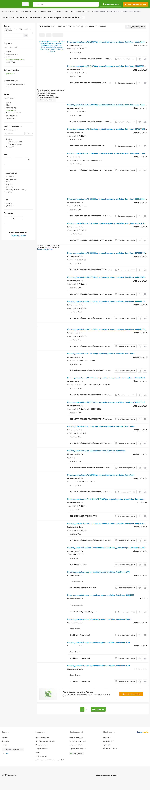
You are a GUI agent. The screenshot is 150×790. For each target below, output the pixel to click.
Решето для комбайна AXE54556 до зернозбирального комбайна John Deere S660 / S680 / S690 (108, 199)
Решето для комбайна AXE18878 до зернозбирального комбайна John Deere (100, 426)
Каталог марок (41, 756)
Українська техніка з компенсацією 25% (50, 760)
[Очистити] (32, 33)
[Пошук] (35, 4)
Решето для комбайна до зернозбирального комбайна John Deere (96, 451)
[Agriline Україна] (10, 4)
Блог (37, 752)
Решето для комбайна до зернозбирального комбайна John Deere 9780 (98, 642)
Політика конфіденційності (45, 741)
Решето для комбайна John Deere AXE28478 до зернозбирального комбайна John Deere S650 (108, 499)
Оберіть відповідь (46, 100)
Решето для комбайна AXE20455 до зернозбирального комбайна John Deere (100, 475)
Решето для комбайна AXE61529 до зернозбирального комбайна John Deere (100, 354)
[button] (140, 59)
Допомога (5, 741)
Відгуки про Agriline (42, 748)
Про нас (4, 737)
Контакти (5, 745)
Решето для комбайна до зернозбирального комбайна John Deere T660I (98, 619)
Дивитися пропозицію (131, 694)
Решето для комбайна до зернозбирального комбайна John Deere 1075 (98, 572)
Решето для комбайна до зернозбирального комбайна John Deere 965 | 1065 (100, 595)
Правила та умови (42, 737)
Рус (7, 753)
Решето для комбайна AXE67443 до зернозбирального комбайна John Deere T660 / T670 (105, 223)
